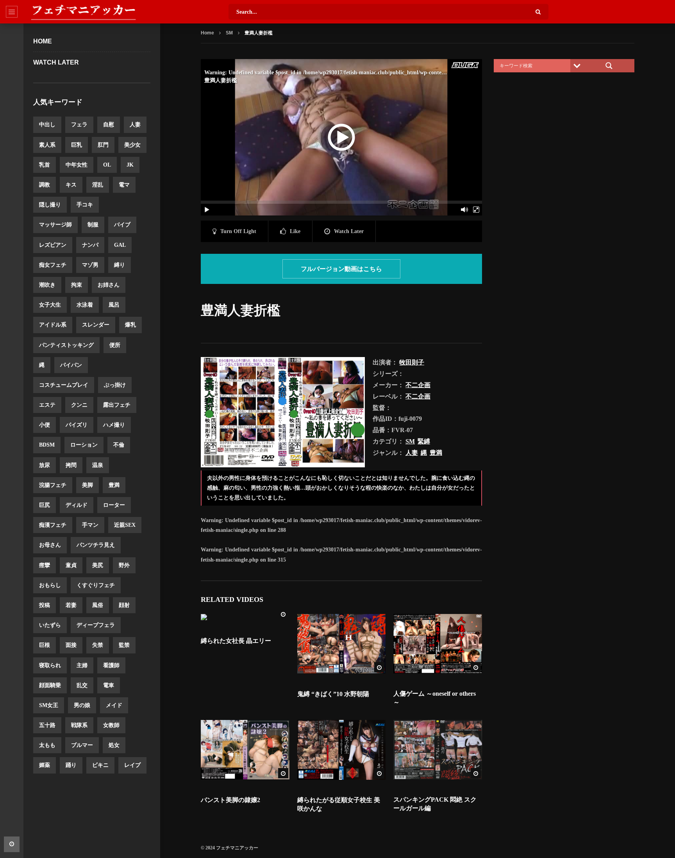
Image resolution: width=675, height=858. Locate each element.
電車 (108, 685)
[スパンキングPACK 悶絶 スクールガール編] (437, 749)
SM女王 (48, 705)
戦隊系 (79, 725)
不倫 (118, 445)
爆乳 (130, 325)
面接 (71, 645)
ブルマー (82, 745)
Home (42, 41)
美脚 (87, 485)
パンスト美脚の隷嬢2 (230, 800)
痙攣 (44, 565)
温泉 (97, 465)
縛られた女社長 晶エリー (236, 640)
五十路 (47, 725)
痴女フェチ (52, 265)
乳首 (44, 165)
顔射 (124, 605)
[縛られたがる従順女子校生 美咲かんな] (341, 750)
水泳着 (85, 305)
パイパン (71, 365)
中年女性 (77, 165)
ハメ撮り (114, 425)
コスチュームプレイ (63, 385)
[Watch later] (12, 844)
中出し (47, 124)
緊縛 (424, 441)
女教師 (111, 725)
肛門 (103, 145)
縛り (119, 265)
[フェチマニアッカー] (83, 12)
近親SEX (125, 525)
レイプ (132, 765)
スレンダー (95, 325)
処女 (114, 745)
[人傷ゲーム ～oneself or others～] (437, 643)
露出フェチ (116, 405)
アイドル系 (52, 325)
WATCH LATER (56, 62)
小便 (44, 425)
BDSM (47, 445)
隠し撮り (50, 205)
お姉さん (109, 285)
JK (130, 165)
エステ (47, 405)
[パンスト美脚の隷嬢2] (245, 749)
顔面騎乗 (50, 685)
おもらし (50, 585)
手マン (90, 525)
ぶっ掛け (115, 385)
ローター (114, 505)
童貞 (71, 565)
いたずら (50, 625)
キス (71, 185)
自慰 (108, 124)
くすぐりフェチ (96, 585)
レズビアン (52, 245)
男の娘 (82, 705)
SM (229, 33)
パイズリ (77, 425)
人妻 (135, 124)
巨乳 (76, 145)
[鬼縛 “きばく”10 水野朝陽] (341, 643)
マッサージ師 (55, 225)
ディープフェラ (96, 625)
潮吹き (47, 285)
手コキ (85, 205)
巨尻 (44, 505)
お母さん (50, 545)
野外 (124, 565)
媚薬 (44, 765)
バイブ (122, 225)
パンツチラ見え (96, 545)
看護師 (111, 665)
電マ (124, 185)
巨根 (44, 645)
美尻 (97, 565)
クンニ (79, 405)
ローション (84, 445)
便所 (114, 345)
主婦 (82, 665)
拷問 (71, 465)
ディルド (77, 505)
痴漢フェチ (52, 525)
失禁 (97, 645)
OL (107, 165)
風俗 (97, 605)
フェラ (79, 124)
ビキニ (100, 765)
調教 (44, 185)
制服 (93, 225)
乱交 (82, 685)
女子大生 (50, 305)
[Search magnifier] (609, 65)
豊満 (114, 485)
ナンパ (90, 245)
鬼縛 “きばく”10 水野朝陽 (333, 694)
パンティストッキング (66, 345)
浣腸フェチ (52, 485)
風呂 (114, 305)
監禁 (124, 645)
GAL (120, 245)
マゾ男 (90, 265)
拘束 (76, 285)
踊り (71, 765)
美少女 (132, 145)
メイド (114, 705)
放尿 (44, 465)
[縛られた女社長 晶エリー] (245, 617)
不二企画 (417, 385)
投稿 (44, 605)
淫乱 (97, 185)
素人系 (47, 145)
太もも (47, 745)
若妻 (71, 605)
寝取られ (50, 665)
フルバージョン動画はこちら (341, 269)
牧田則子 (411, 362)
